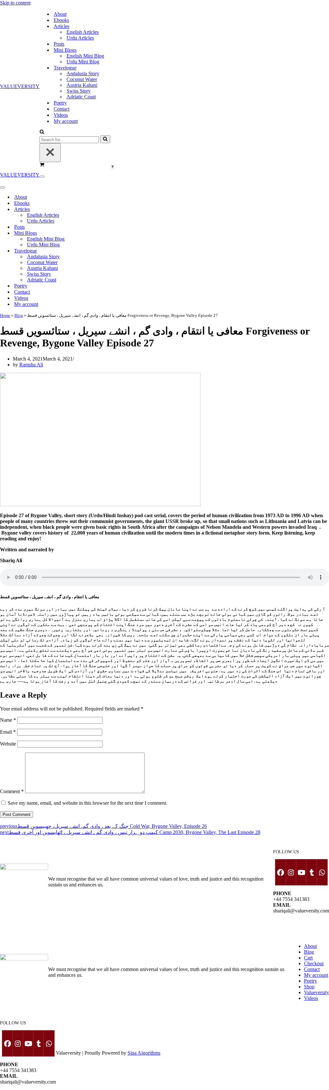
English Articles (83, 32)
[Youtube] (301, 872)
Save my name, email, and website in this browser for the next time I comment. (87, 803)
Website (8, 744)
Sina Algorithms (144, 1053)
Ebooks (61, 20)
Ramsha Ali (31, 364)
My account (66, 121)
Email (8, 732)
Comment (12, 791)
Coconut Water (82, 79)
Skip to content (15, 2)
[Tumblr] (311, 872)
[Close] (50, 152)
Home (5, 315)
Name (8, 720)
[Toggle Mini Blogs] (109, 233)
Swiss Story (79, 91)
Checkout (314, 963)
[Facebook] (280, 872)
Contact (61, 109)
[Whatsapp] (321, 872)
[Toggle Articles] (109, 209)
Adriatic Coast (81, 96)
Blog (18, 315)
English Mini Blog (85, 56)
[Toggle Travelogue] (109, 250)
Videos (61, 115)
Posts (59, 44)
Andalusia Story (83, 73)
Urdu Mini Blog (83, 61)
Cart (308, 957)
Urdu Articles (80, 38)
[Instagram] (291, 872)
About (60, 14)
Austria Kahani (82, 85)
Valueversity (316, 992)
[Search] (42, 132)
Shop (309, 986)
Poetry (60, 102)
